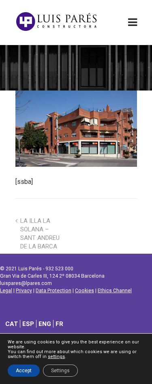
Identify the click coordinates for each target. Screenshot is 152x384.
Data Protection (53, 290)
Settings (60, 370)
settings (56, 356)
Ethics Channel (115, 290)
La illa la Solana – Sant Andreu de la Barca (40, 233)
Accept (24, 370)
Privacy (24, 290)
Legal (6, 290)
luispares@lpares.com (26, 283)
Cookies (84, 290)
